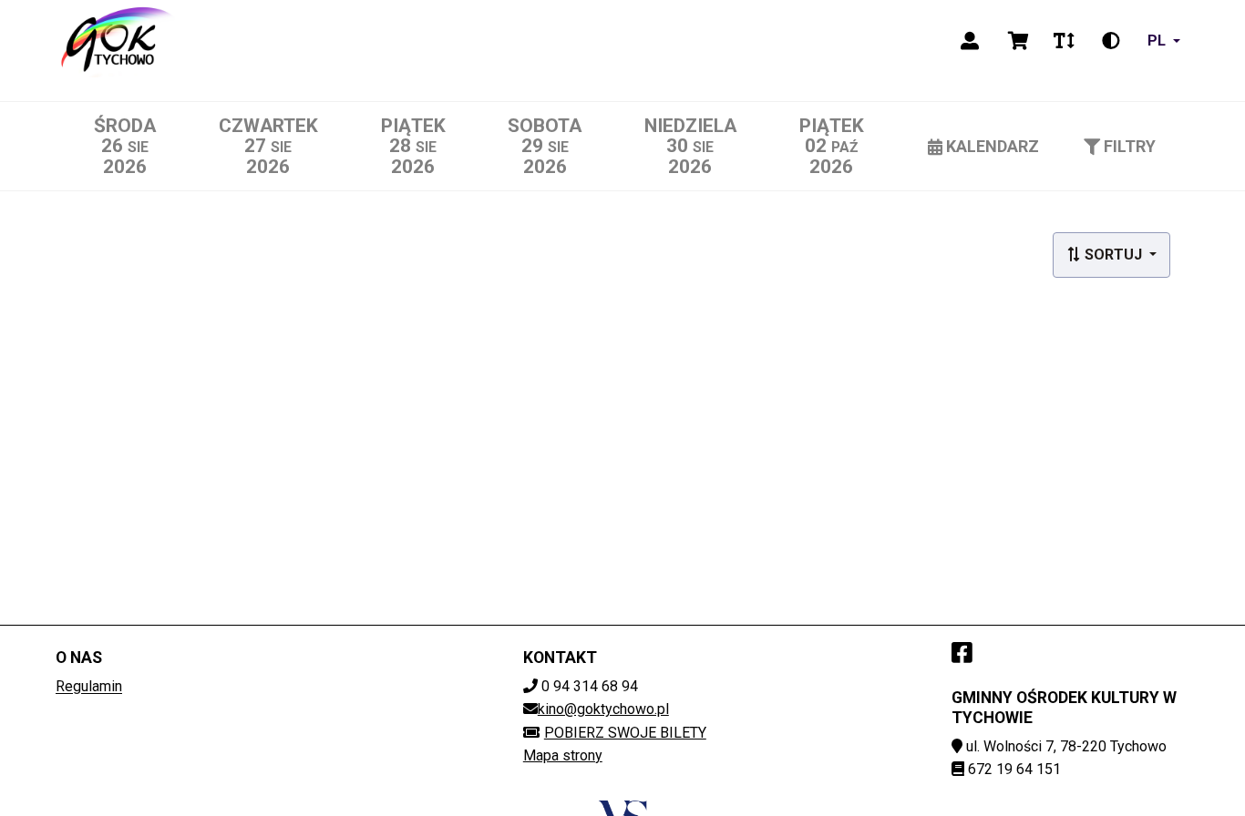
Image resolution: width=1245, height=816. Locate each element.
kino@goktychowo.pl (603, 709)
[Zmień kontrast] (1111, 41)
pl (1156, 40)
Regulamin (89, 686)
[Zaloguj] (969, 41)
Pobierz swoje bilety (625, 732)
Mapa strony (562, 755)
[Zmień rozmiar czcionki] (1064, 41)
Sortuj (1113, 254)
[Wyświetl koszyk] (1018, 41)
